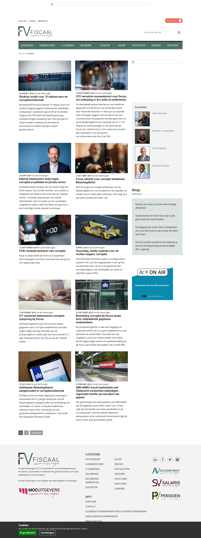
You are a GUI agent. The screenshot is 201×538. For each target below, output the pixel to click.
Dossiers (120, 473)
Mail (177, 459)
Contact (90, 506)
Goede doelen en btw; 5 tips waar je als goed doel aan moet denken (155, 217)
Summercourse (94, 464)
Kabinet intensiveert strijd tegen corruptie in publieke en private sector (42, 180)
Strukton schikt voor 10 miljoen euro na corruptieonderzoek (43, 98)
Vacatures (121, 478)
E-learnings (92, 469)
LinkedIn (155, 459)
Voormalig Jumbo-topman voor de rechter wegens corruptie (97, 252)
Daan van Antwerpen (163, 169)
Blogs (118, 459)
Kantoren (121, 483)
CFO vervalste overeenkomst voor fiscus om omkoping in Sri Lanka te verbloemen (101, 98)
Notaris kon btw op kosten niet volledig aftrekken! (155, 206)
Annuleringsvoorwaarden (101, 516)
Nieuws (119, 464)
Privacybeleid (93, 521)
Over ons (90, 501)
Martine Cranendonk (163, 116)
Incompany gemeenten (92, 480)
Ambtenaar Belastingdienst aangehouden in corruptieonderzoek (41, 389)
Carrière (120, 488)
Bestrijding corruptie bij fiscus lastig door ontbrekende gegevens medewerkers (98, 319)
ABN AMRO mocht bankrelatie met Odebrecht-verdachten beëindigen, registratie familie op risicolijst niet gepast (97, 392)
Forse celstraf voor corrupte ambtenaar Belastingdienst (100, 180)
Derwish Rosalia (160, 151)
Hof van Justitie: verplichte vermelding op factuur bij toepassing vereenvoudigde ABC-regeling (156, 246)
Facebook (162, 459)
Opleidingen (92, 459)
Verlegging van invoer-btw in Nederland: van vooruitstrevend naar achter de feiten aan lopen (156, 231)
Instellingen (47, 532)
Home (21, 53)
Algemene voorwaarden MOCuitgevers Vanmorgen (115, 511)
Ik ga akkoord (27, 532)
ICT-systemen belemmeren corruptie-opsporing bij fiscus (42, 317)
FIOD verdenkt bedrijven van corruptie (42, 251)
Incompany (92, 473)
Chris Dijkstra (159, 134)
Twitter (170, 459)
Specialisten (122, 469)
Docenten (91, 487)
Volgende (36, 432)
